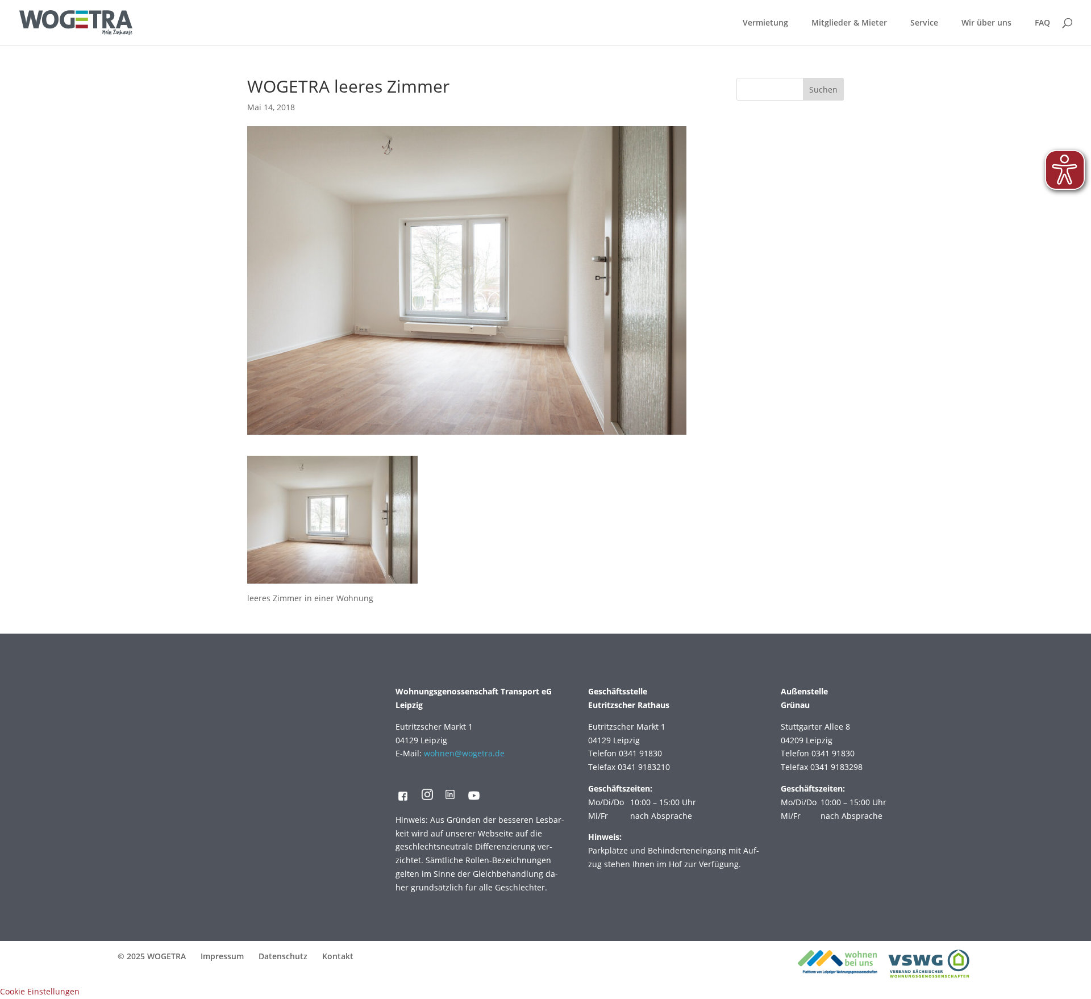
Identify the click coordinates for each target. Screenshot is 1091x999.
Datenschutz (283, 956)
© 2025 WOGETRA (152, 956)
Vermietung (765, 23)
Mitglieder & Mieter (849, 23)
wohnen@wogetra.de (464, 753)
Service (924, 23)
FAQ (1042, 23)
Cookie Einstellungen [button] (40, 991)
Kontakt (337, 956)
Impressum (222, 956)
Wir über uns (986, 23)
